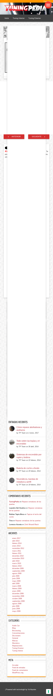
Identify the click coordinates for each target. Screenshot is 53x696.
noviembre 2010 (18, 558)
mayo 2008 (16, 611)
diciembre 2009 (18, 568)
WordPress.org (17, 673)
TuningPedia (14, 502)
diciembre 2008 (18, 593)
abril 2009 (15, 583)
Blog (14, 628)
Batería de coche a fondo (27, 468)
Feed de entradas (18, 668)
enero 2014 (16, 546)
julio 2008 (15, 606)
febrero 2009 (16, 588)
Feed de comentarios (20, 670)
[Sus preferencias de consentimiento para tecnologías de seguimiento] (48, 691)
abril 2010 (15, 561)
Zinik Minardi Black (31, 524)
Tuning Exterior (34, 18)
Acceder (15, 665)
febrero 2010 (16, 566)
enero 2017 (16, 538)
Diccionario (16, 636)
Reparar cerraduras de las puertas (28, 521)
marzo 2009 (16, 586)
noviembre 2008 (18, 596)
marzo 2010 (16, 563)
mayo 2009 (16, 581)
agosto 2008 (16, 604)
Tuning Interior (19, 18)
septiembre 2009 (18, 571)
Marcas (15, 641)
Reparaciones (17, 646)
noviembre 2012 (18, 548)
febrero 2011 (16, 553)
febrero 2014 (16, 543)
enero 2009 (16, 591)
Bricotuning (16, 631)
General (15, 638)
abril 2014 (15, 541)
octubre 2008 (17, 599)
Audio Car (16, 626)
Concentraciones (18, 633)
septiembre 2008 (18, 601)
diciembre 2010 (18, 556)
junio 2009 (16, 578)
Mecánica (15, 643)
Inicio (7, 18)
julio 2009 (15, 576)
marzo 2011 (16, 551)
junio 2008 (16, 609)
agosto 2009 (16, 573)
